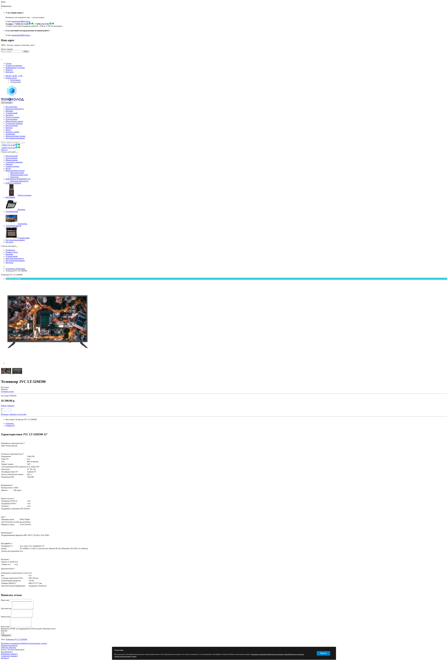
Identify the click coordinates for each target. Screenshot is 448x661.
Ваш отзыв (5, 627)
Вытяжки (9, 111)
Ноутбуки (9, 115)
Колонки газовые (12, 132)
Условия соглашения (14, 66)
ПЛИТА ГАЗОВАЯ (13, 183)
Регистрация (15, 80)
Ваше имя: (5, 600)
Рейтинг (4, 631)
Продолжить (6, 635)
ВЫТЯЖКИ (10, 197)
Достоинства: (6, 608)
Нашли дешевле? (7, 406)
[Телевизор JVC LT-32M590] (48, 363)
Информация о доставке (15, 68)
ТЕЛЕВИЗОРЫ (12, 212)
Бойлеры (9, 128)
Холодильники (12, 119)
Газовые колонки (12, 166)
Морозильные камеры (14, 121)
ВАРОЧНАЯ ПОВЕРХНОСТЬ (18, 179)
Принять (323, 653)
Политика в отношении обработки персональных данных (24, 643)
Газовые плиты (12, 252)
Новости (9, 70)
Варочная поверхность (15, 109)
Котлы (8, 130)
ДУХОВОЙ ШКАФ (13, 226)
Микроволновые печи (19, 175)
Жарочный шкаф (17, 173)
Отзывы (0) (10, 426)
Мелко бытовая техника (15, 171)
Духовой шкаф (11, 113)
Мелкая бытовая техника (15, 136)
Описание (10, 423)
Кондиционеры (12, 126)
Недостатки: (6, 617)
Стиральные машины (14, 123)
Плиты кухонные (12, 117)
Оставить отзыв (7, 391)
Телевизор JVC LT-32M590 (16, 639)
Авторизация (15, 82)
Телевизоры (10, 134)
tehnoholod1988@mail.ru (20, 21)
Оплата (8, 63)
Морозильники (12, 160)
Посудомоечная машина (15, 138)
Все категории (11, 107)
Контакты (9, 72)
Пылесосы (14, 177)
